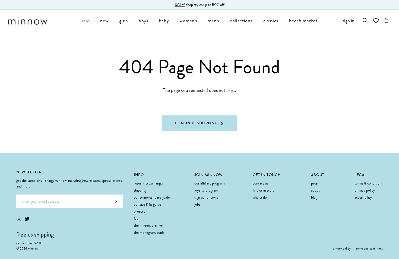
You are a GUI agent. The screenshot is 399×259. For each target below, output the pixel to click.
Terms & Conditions (368, 183)
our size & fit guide (147, 204)
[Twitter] (27, 219)
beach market (303, 20)
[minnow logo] (42, 20)
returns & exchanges (149, 183)
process (139, 211)
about (315, 190)
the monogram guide (149, 232)
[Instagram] (19, 219)
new (104, 20)
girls (123, 20)
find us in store (263, 190)
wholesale (260, 197)
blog (314, 197)
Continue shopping (196, 123)
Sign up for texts (206, 197)
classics (270, 20)
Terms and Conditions (369, 248)
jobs (197, 204)
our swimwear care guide (152, 197)
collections (241, 20)
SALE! (180, 5)
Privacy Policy (364, 190)
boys (143, 20)
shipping (140, 190)
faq (136, 218)
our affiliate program (209, 183)
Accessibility (363, 197)
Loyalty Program (206, 190)
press (315, 183)
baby (164, 20)
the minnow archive (148, 225)
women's (188, 20)
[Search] (365, 20)
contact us (260, 183)
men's (213, 20)
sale (85, 20)
